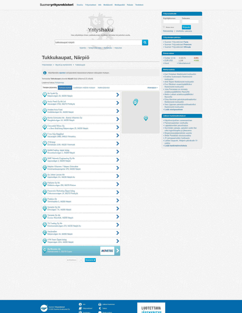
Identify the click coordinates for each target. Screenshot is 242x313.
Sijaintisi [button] (83, 48)
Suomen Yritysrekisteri (176, 42)
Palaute (130, 5)
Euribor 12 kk (170, 58)
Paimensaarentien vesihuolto (176, 123)
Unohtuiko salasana (184, 31)
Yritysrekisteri (47, 65)
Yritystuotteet (90, 5)
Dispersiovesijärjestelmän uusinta (178, 133)
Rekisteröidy (168, 31)
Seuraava (90, 260)
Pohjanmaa (59, 83)
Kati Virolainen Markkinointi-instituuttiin (180, 74)
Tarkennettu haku (95, 48)
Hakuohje (118, 48)
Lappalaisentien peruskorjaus (176, 125)
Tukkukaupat (80, 65)
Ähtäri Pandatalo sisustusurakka (178, 136)
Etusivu (80, 5)
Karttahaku (108, 48)
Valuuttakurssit (184, 63)
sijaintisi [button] (62, 73)
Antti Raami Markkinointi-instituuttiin (179, 82)
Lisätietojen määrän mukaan (84, 88)
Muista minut (170, 27)
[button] (135, 103)
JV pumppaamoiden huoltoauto (177, 138)
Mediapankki (120, 5)
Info (99, 5)
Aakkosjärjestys (104, 88)
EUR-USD (169, 60)
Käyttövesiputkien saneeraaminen (178, 120)
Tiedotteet (139, 5)
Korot (167, 63)
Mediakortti (107, 5)
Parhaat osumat (65, 88)
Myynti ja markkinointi (63, 65)
